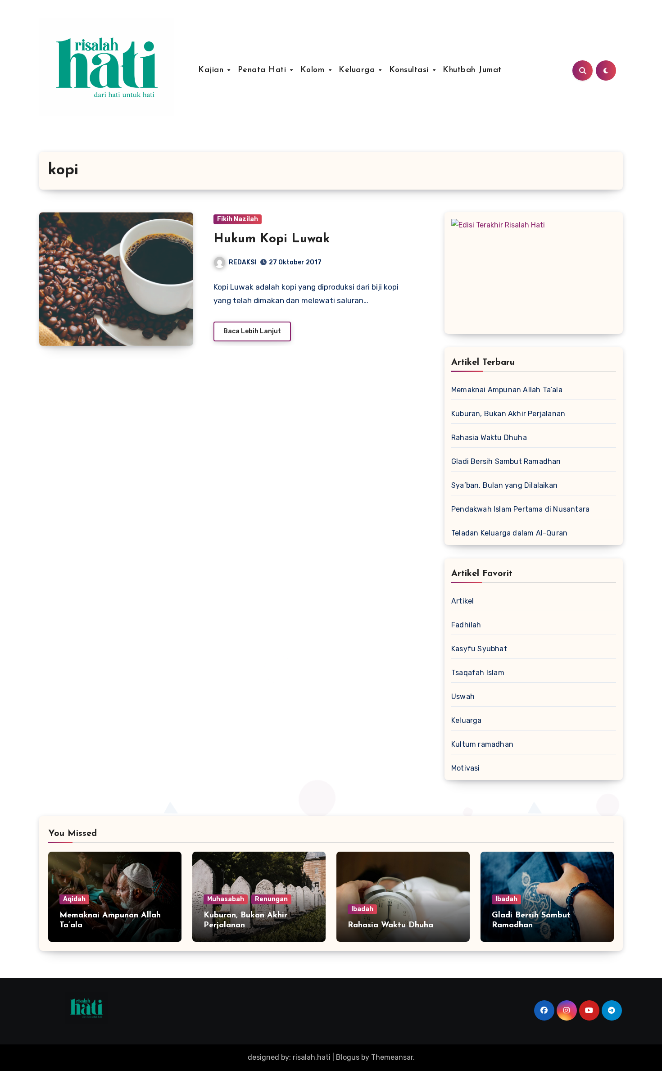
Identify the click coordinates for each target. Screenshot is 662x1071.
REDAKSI (242, 262)
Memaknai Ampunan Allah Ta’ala (506, 390)
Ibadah (362, 909)
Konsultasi (410, 70)
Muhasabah (225, 899)
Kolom (313, 70)
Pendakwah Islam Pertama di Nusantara (520, 509)
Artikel (462, 601)
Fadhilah (466, 625)
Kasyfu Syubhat (479, 648)
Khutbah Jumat (472, 70)
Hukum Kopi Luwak (271, 239)
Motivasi (465, 768)
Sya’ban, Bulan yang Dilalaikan (504, 485)
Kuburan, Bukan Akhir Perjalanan (508, 413)
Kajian (212, 70)
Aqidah (74, 899)
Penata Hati (263, 70)
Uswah (463, 696)
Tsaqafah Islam (477, 672)
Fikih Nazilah (237, 219)
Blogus (347, 1057)
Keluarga (358, 70)
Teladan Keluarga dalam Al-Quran (509, 533)
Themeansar (392, 1057)
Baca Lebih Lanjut (252, 331)
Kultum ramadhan (482, 744)
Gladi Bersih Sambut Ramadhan (506, 461)
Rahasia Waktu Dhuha (489, 437)
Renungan (271, 899)
